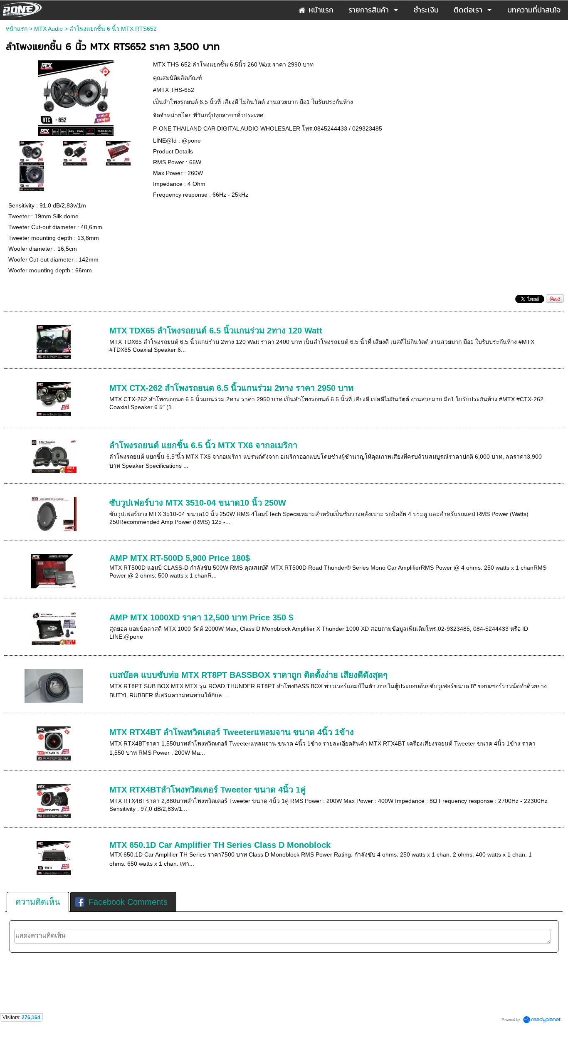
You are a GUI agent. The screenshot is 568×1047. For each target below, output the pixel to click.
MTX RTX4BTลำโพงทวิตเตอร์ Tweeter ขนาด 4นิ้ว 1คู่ (207, 789)
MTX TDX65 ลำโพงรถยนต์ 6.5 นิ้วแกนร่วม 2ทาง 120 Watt (215, 330)
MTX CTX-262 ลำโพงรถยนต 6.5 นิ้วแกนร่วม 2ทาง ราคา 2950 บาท (231, 388)
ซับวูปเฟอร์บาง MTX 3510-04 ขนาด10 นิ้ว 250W (197, 502)
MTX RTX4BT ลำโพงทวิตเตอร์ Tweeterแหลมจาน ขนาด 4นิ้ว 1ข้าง (231, 732)
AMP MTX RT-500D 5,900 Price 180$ (179, 558)
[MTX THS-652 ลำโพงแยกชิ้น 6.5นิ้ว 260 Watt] (76, 96)
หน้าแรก (16, 28)
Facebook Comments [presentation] (128, 901)
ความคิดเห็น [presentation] (37, 901)
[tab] (38, 902)
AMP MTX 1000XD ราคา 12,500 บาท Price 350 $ (201, 617)
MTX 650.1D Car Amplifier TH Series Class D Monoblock (220, 844)
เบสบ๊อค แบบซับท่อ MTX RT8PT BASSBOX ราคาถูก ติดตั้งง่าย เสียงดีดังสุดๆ (248, 674)
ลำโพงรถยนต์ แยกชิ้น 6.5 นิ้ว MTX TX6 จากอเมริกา (203, 445)
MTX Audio (48, 28)
